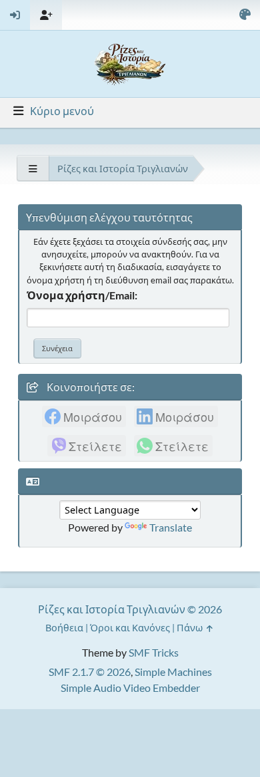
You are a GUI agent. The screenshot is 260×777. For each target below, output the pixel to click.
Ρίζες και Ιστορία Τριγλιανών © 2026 (130, 609)
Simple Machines (173, 671)
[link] (84, 416)
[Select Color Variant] (244, 15)
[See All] (33, 168)
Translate (170, 527)
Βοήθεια (64, 627)
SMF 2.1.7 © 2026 (90, 671)
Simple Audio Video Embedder (130, 687)
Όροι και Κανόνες (130, 627)
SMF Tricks (154, 652)
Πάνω (191, 627)
